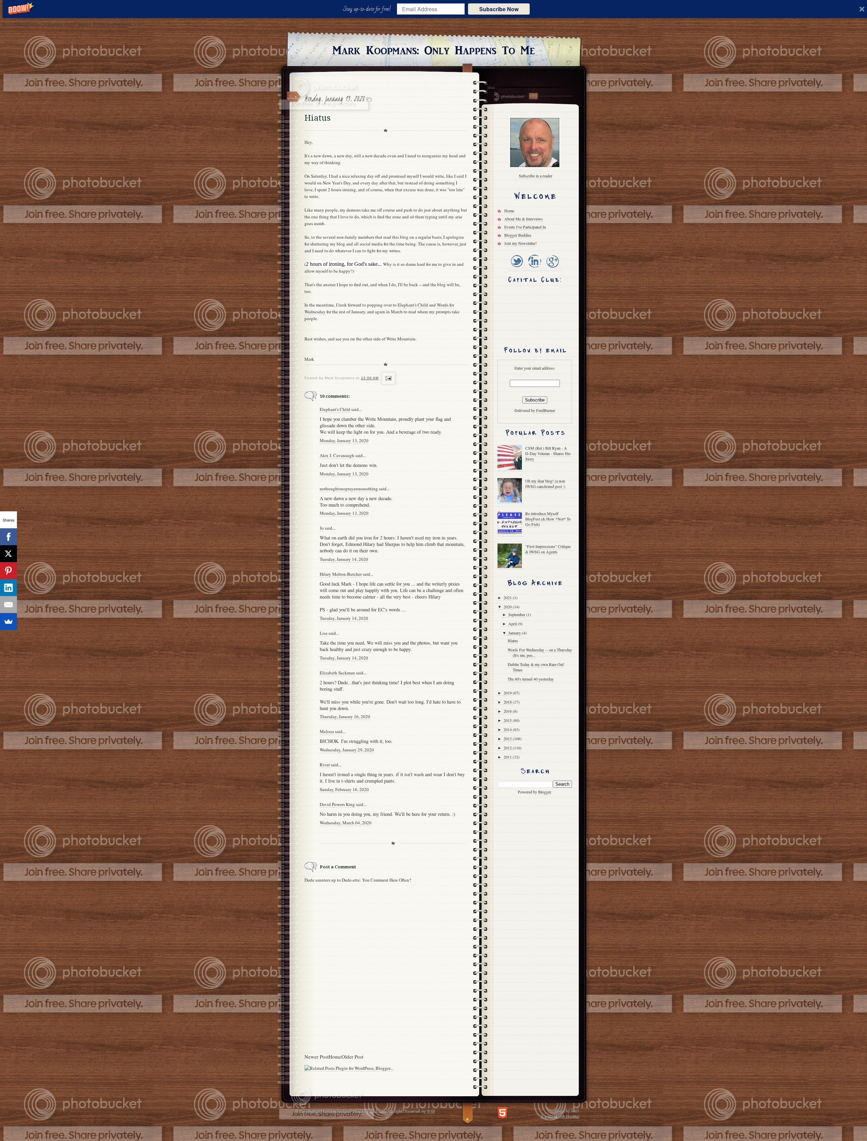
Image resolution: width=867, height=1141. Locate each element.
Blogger (544, 791)
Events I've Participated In (525, 227)
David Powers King (337, 804)
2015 (508, 720)
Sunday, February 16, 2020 (344, 789)
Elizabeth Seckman (337, 673)
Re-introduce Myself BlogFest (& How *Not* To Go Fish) (548, 519)
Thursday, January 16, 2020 (345, 716)
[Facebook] (8, 536)
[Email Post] (387, 378)
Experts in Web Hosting (559, 1115)
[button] (368, 9)
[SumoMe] (8, 621)
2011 (508, 757)
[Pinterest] (8, 570)
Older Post (352, 1056)
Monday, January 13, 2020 (344, 440)
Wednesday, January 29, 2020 (347, 750)
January (515, 632)
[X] (8, 553)
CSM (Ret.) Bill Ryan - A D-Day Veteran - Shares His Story (548, 453)
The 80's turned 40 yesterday (531, 679)
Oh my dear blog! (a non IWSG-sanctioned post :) (545, 483)
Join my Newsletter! (520, 243)
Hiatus (513, 640)
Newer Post (316, 1056)
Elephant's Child (413, 305)
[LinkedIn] (534, 268)
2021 (508, 597)
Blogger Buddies (517, 235)
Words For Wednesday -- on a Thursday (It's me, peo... (540, 652)
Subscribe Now (499, 9)
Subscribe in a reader (535, 175)
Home (335, 1056)
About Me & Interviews (523, 218)
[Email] (8, 604)
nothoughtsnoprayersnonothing (349, 489)
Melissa (327, 731)
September (517, 614)
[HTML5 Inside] (502, 1112)
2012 (508, 747)
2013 (508, 738)
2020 (508, 606)
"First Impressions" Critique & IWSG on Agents (548, 549)
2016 (508, 711)
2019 (508, 692)
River (325, 765)
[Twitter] (516, 268)
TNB (430, 1110)
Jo (322, 528)
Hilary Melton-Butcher (341, 574)
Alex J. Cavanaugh (337, 455)
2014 (508, 729)
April (513, 623)
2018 (508, 702)
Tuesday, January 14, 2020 (344, 559)
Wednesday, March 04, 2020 (346, 823)
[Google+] (552, 268)
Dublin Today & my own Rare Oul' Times (536, 667)
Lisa (323, 633)
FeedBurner (545, 410)
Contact (533, 96)
